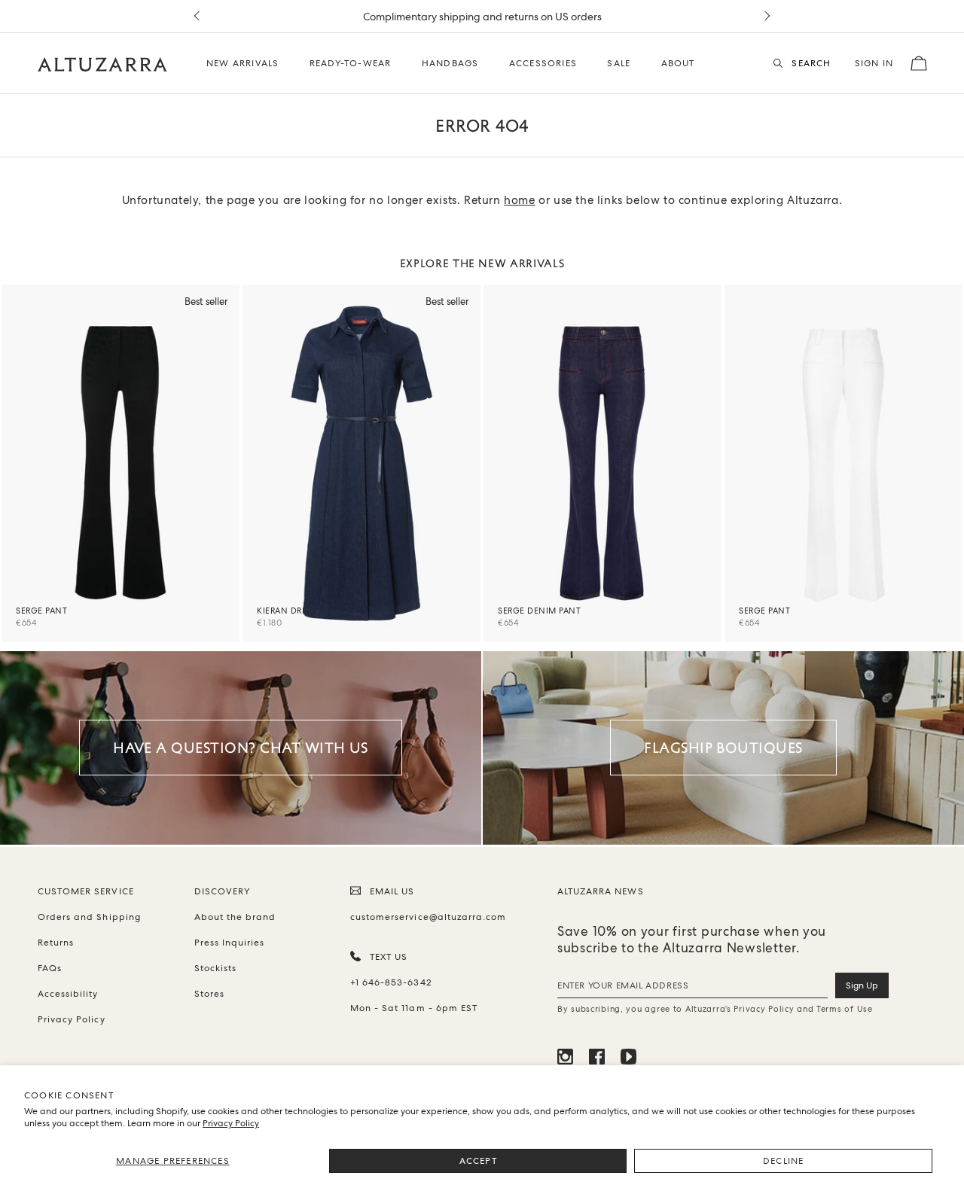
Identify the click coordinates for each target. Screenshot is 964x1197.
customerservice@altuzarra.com (425, 917)
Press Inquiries (229, 943)
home (519, 200)
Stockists (215, 968)
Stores (209, 994)
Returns (56, 943)
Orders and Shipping (89, 917)
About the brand (235, 917)
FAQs (50, 968)
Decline (783, 1161)
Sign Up (862, 985)
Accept (478, 1161)
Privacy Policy (231, 1123)
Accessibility (68, 994)
